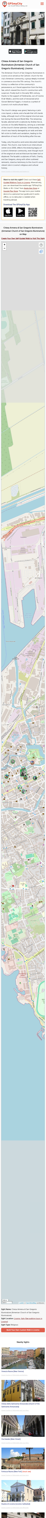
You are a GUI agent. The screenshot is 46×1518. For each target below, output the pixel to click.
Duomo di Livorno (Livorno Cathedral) (15, 1504)
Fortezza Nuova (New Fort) (11, 1471)
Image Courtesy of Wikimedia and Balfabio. (14, 1375)
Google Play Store (10, 191)
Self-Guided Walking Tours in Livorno (22, 181)
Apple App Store (30, 188)
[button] (23, 773)
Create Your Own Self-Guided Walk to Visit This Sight (23, 238)
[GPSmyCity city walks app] (14, 4)
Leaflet (21, 1303)
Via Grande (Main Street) (11, 1439)
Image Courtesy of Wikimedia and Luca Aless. (15, 1410)
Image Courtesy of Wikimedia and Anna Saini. (15, 1475)
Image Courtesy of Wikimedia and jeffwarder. (15, 1508)
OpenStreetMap (31, 1303)
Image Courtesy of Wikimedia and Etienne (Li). (15, 171)
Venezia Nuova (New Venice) (12, 1371)
